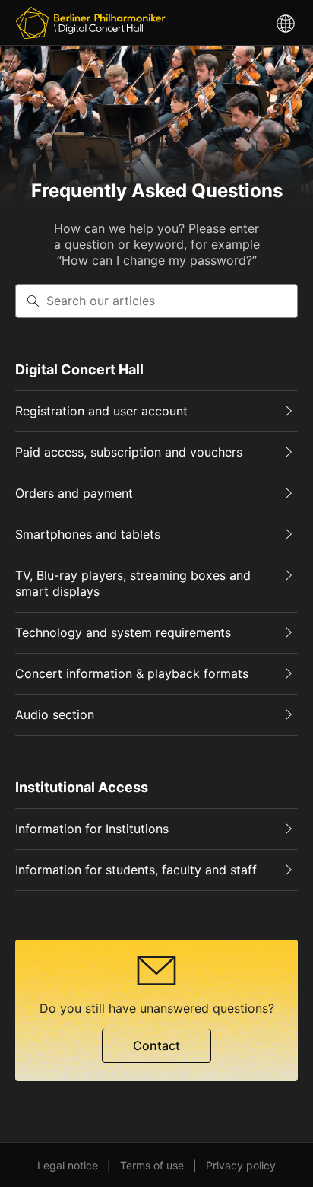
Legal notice (67, 1165)
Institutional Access (81, 787)
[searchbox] (156, 301)
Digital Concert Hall (79, 369)
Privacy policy (241, 1165)
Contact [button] (156, 1045)
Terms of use (152, 1165)
